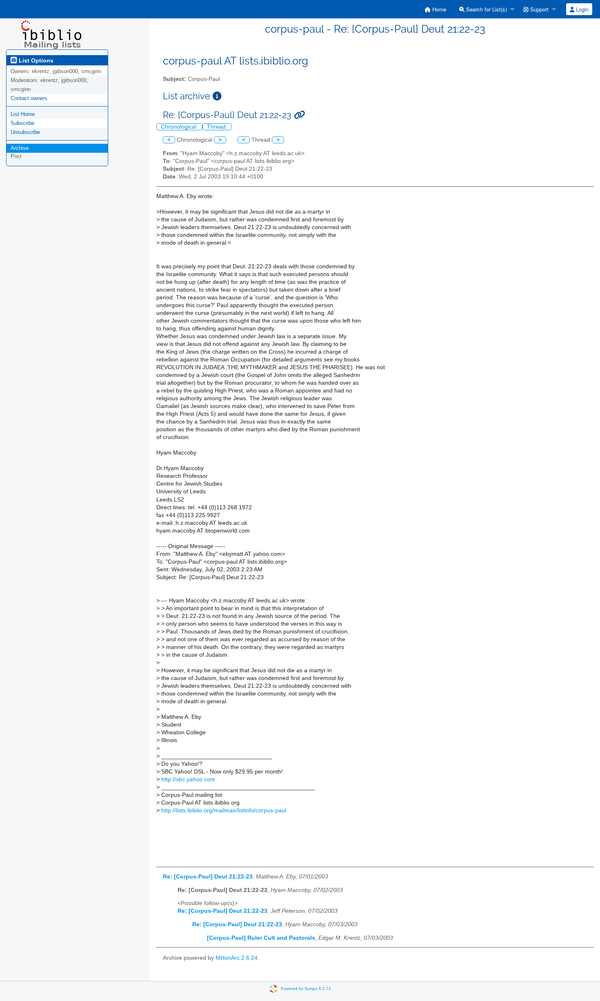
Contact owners (29, 98)
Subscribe (22, 123)
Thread (217, 127)
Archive (20, 148)
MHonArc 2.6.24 (237, 958)
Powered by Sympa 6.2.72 (306, 988)
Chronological (179, 127)
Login (581, 9)
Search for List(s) (485, 9)
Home (438, 9)
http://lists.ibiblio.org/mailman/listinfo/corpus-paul (223, 810)
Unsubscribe (25, 132)
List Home (23, 114)
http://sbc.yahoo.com (188, 779)
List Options (35, 60)
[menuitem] (435, 9)
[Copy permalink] (299, 115)
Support (539, 9)
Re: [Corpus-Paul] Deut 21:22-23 (208, 877)
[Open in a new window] (217, 96)
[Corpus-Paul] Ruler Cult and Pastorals (261, 938)
